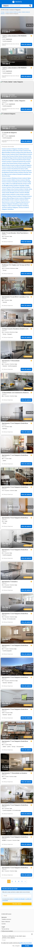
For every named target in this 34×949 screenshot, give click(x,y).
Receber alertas (17, 904)
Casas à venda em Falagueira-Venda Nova (18, 205)
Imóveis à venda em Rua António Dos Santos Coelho (15, 168)
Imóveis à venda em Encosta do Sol (10, 190)
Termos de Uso (5, 929)
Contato (4, 923)
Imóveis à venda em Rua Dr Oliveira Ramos (16, 154)
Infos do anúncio (26, 44)
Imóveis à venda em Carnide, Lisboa (23, 189)
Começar (3, 12)
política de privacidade (26, 943)
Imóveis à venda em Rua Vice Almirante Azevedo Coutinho (16, 167)
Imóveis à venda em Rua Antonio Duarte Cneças (18, 159)
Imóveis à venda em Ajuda (24, 178)
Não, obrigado (16, 945)
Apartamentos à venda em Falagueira (11, 202)
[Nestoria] (17, 2)
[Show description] (31, 36)
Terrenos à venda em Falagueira (10, 207)
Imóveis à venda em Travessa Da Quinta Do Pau (14, 161)
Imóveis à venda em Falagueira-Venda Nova (13, 149)
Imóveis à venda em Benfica (23, 180)
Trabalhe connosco (6, 919)
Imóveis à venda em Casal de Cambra (19, 200)
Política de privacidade (7, 931)
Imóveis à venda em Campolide (9, 181)
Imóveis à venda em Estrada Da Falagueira (20, 165)
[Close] (32, 934)
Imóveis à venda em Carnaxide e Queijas (19, 185)
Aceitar (27, 945)
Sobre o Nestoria (6, 921)
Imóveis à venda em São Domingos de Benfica (13, 187)
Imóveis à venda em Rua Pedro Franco (11, 170)
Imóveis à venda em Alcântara (9, 178)
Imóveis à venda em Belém (8, 180)
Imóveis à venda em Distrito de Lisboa (13, 12)
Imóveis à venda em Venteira (19, 196)
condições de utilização (19, 899)
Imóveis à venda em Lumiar (12, 194)
